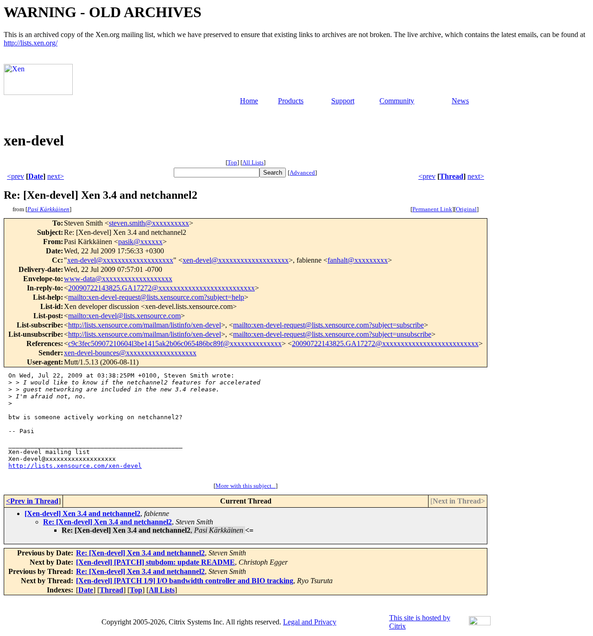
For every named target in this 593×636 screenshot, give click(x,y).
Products (290, 101)
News (460, 101)
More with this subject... (245, 485)
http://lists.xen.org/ (30, 43)
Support (342, 101)
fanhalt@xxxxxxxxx (358, 260)
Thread (451, 176)
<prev (15, 176)
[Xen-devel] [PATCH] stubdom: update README (155, 562)
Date (35, 176)
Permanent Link (432, 209)
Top (232, 162)
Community (396, 101)
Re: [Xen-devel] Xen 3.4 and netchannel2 (107, 522)
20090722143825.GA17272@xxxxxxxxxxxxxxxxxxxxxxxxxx (161, 288)
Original (466, 209)
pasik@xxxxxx (140, 242)
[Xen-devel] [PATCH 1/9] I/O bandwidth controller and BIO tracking (184, 581)
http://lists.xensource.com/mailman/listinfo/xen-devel (144, 325)
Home (249, 101)
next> (55, 176)
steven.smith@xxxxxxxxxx (149, 223)
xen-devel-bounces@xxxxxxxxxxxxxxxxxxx (130, 353)
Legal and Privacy (309, 622)
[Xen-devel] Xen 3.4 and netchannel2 (82, 513)
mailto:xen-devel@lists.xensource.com (124, 316)
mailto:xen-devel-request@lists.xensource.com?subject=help (156, 297)
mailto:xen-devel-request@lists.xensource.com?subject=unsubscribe (332, 334)
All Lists (253, 162)
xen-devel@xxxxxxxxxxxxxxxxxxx (120, 260)
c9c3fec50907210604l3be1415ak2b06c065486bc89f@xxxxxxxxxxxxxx (175, 343)
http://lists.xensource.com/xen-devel (75, 465)
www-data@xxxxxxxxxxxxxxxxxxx (118, 279)
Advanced (302, 172)
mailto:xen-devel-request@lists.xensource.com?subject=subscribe (328, 325)
